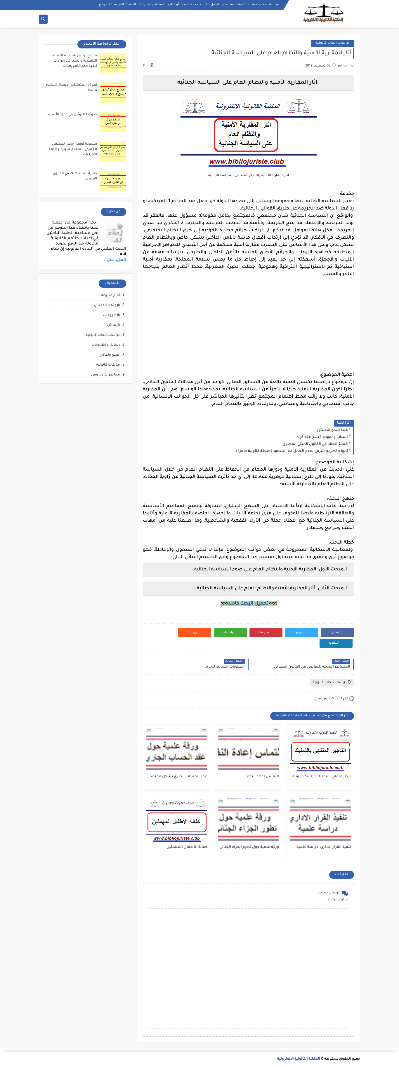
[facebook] (52, 5)
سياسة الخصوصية (266, 4)
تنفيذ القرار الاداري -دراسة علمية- (323, 847)
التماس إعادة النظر (263, 777)
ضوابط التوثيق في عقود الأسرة (72, 115)
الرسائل (113, 325)
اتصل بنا (212, 4)
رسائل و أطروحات (105, 345)
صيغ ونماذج (110, 355)
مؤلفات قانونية (108, 365)
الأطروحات (111, 315)
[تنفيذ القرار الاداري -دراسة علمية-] (320, 820)
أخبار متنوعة (110, 296)
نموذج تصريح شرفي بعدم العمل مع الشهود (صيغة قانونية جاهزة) (292, 451)
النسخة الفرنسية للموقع (117, 4)
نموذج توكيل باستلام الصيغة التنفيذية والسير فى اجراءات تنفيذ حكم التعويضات (74, 61)
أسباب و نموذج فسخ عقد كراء (322, 437)
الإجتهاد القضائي (107, 306)
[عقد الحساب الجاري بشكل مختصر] (176, 749)
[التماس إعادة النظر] (248, 749)
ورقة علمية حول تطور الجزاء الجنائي (249, 847)
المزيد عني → (113, 260)
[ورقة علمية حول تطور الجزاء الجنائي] (248, 820)
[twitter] (43, 5)
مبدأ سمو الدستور (332, 430)
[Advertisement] (248, 330)
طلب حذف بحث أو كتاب (185, 4)
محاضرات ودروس (105, 375)
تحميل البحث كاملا (248, 603)
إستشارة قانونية (152, 4)
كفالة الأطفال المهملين (186, 847)
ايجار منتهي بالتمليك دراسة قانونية (321, 777)
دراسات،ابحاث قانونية (332, 43)
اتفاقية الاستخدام (236, 4)
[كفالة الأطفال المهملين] (176, 820)
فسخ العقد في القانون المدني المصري (315, 444)
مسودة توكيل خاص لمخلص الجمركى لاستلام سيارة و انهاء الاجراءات (73, 149)
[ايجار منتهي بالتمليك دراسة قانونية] (320, 749)
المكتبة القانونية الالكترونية (298, 1059)
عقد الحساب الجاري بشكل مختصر (178, 777)
